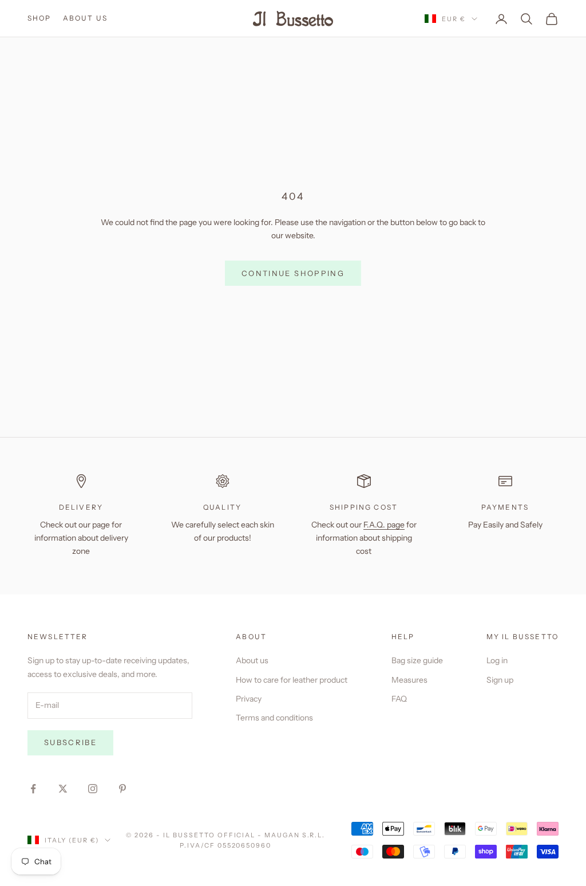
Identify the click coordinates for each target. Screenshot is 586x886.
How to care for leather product (291, 680)
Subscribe (70, 742)
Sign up (499, 680)
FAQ (399, 699)
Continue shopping (293, 273)
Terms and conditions (274, 717)
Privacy (249, 699)
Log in (497, 660)
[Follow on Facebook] (33, 788)
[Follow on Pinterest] (122, 788)
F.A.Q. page (384, 524)
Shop (39, 18)
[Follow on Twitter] (63, 788)
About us (85, 18)
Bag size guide (417, 660)
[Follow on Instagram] (92, 788)
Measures (409, 680)
